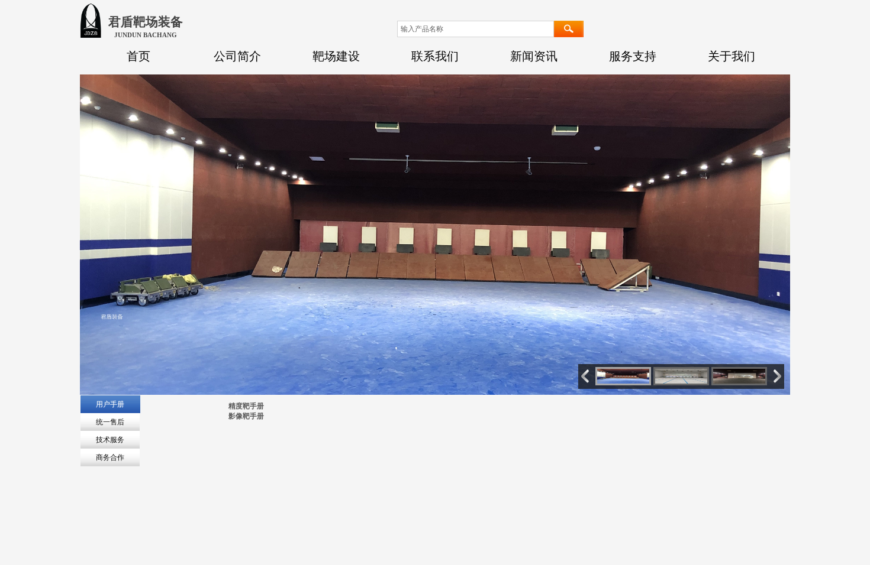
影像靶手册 (246, 416)
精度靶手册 (246, 406)
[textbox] (475, 29)
